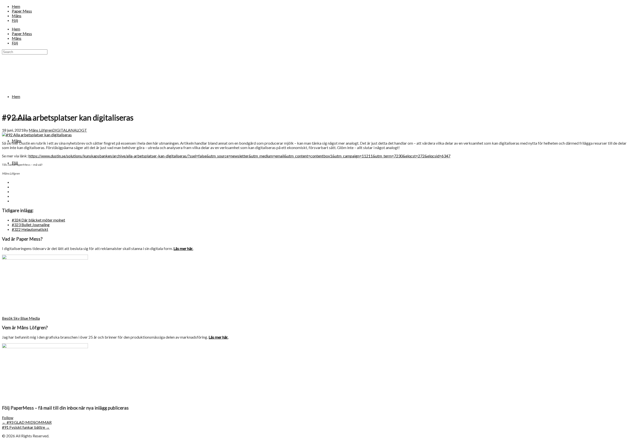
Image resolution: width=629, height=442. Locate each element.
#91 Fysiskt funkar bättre (26, 427)
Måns (16, 15)
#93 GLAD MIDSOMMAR (27, 422)
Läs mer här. (183, 248)
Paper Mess (22, 11)
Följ (15, 20)
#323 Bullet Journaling (31, 224)
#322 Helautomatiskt (30, 229)
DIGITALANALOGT (69, 130)
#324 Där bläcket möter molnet (38, 220)
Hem (16, 6)
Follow (7, 417)
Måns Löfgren (40, 130)
